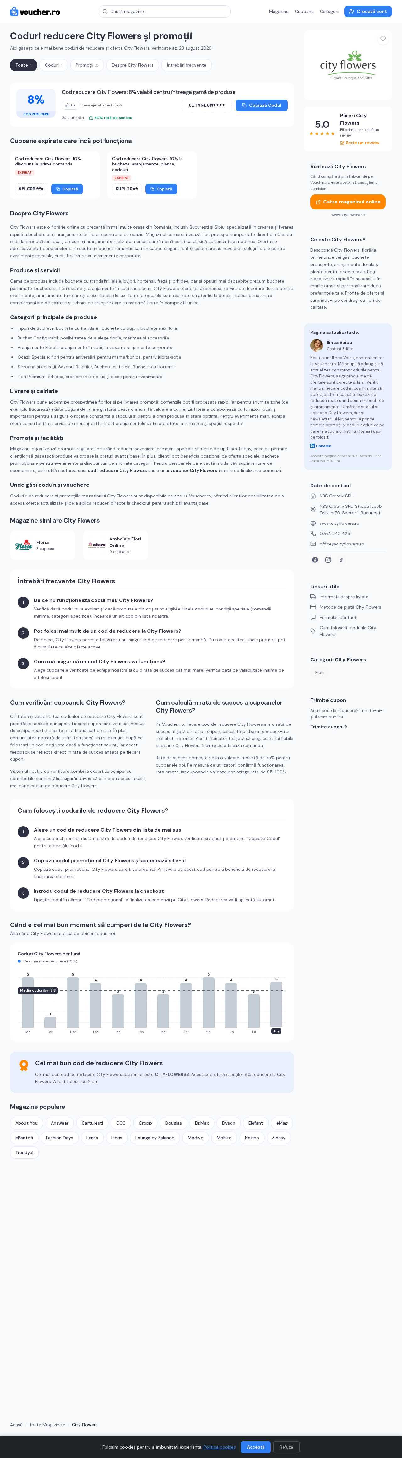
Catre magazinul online (352, 202)
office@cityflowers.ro (342, 544)
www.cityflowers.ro (339, 523)
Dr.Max (202, 1123)
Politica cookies (220, 1447)
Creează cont (372, 11)
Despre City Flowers (133, 65)
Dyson (228, 1123)
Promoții (87, 65)
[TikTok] (341, 560)
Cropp (145, 1123)
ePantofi (24, 1138)
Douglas (173, 1123)
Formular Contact (338, 617)
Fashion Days (59, 1138)
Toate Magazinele (47, 1425)
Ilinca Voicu (339, 342)
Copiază (70, 189)
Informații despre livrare (344, 596)
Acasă (16, 1425)
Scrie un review (362, 142)
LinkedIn (323, 445)
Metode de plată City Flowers (350, 607)
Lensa (92, 1138)
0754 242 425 (335, 533)
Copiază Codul (265, 105)
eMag (282, 1123)
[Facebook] (315, 560)
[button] (207, 105)
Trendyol (24, 1152)
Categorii (329, 11)
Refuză (286, 1447)
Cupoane (304, 11)
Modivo (196, 1138)
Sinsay (278, 1138)
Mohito (224, 1138)
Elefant (255, 1123)
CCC (121, 1123)
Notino (252, 1138)
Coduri (53, 65)
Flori (319, 672)
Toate (23, 65)
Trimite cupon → (328, 726)
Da (73, 105)
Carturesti (92, 1123)
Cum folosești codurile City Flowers (348, 631)
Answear (59, 1123)
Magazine (279, 11)
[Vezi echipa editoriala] (316, 345)
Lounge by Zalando (155, 1138)
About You (26, 1123)
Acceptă (255, 1447)
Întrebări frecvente (186, 65)
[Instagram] (328, 560)
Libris (116, 1138)
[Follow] (383, 39)
